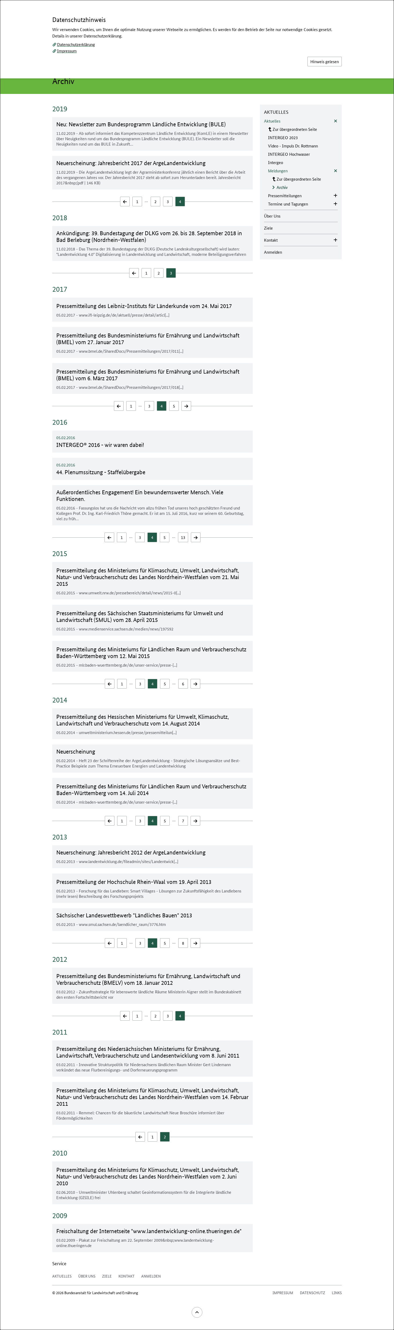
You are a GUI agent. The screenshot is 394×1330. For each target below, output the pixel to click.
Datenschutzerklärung (76, 44)
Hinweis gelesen (324, 61)
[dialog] (197, 665)
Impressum (67, 51)
